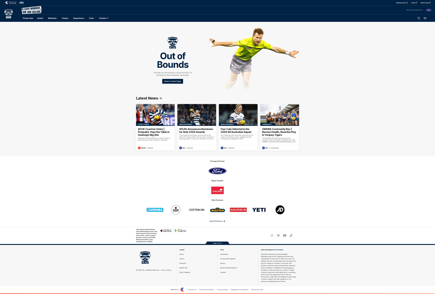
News (181, 254)
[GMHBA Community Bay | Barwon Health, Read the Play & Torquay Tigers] (279, 127)
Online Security (257, 289)
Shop (413, 3)
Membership (401, 3)
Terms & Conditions (206, 289)
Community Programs (228, 259)
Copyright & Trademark (239, 289)
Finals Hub (28, 18)
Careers (223, 272)
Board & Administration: (228, 268)
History (222, 263)
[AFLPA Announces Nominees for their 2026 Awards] (196, 127)
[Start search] (419, 18)
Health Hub (183, 268)
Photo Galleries (184, 272)
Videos (181, 259)
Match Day (425, 3)
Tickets (102, 18)
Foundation (224, 254)
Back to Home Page (172, 81)
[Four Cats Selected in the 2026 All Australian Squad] (238, 127)
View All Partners (216, 221)
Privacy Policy (166, 270)
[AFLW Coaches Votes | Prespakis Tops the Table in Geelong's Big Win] (155, 127)
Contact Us (192, 289)
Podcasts (182, 263)
